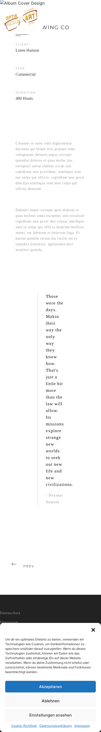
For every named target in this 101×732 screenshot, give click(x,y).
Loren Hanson (27, 50)
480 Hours (24, 98)
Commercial (25, 74)
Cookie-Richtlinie (24, 726)
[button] (93, 629)
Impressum (82, 726)
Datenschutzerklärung (55, 726)
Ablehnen (51, 700)
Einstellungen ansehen (50, 715)
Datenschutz (10, 613)
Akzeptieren (50, 686)
